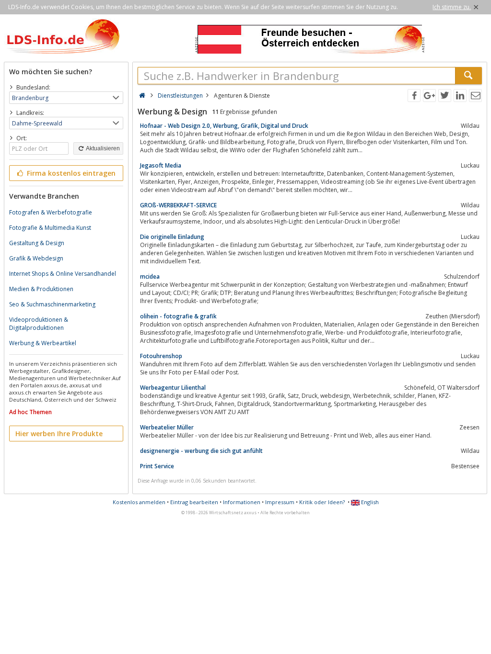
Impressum (279, 502)
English (369, 502)
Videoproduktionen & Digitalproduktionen (38, 324)
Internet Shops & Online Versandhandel (62, 274)
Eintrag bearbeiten (194, 502)
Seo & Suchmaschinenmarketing (52, 304)
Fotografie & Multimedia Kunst (50, 228)
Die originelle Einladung (172, 237)
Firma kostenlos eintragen (70, 173)
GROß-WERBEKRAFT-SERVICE (178, 205)
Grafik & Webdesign (36, 258)
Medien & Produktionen (41, 289)
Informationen (241, 502)
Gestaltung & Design (36, 243)
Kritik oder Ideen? (322, 502)
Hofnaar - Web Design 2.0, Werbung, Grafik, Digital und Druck (224, 126)
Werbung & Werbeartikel (42, 343)
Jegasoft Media (160, 165)
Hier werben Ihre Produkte (59, 433)
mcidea (150, 276)
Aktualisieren (102, 148)
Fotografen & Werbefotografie (50, 212)
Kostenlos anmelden (139, 502)
